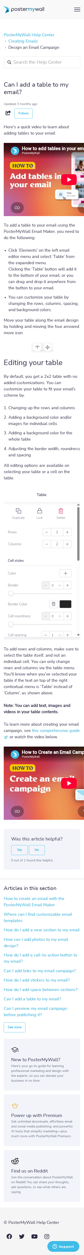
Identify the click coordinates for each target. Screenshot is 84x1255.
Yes (19, 850)
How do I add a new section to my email (42, 930)
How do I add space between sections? (40, 990)
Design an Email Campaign (33, 48)
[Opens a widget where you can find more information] (63, 1247)
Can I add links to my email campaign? (40, 971)
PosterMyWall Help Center (29, 35)
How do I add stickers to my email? (37, 980)
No (37, 850)
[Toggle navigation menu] (77, 9)
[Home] (24, 9)
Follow (23, 113)
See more (14, 1027)
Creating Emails (23, 41)
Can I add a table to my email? (32, 999)
